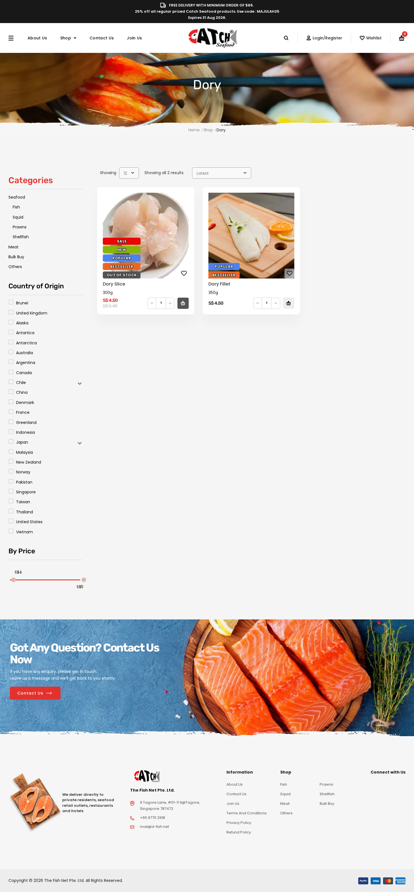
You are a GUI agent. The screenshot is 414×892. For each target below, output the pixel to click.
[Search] (291, 38)
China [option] (22, 392)
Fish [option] (16, 207)
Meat (285, 803)
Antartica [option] (25, 333)
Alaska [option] (22, 323)
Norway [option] (23, 472)
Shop (65, 38)
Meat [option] (13, 247)
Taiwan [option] (23, 502)
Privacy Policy (238, 822)
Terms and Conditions (246, 813)
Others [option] (15, 266)
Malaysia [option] (24, 452)
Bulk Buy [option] (16, 257)
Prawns (326, 784)
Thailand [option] (24, 512)
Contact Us (102, 38)
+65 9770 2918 (152, 817)
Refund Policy (238, 832)
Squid (285, 794)
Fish (283, 784)
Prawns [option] (19, 227)
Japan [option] (22, 442)
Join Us (134, 38)
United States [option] (29, 522)
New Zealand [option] (28, 462)
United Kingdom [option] (31, 313)
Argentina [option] (25, 362)
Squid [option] (18, 217)
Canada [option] (24, 373)
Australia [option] (24, 353)
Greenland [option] (26, 422)
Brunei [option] (22, 303)
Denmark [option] (25, 402)
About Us (37, 38)
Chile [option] (21, 382)
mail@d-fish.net (154, 826)
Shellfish (327, 794)
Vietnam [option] (24, 532)
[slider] (13, 579)
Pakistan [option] (24, 482)
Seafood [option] (16, 197)
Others (286, 813)
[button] (45, 382)
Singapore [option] (26, 492)
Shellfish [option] (21, 237)
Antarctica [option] (26, 343)
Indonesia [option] (25, 432)
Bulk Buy (327, 803)
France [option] (23, 412)
